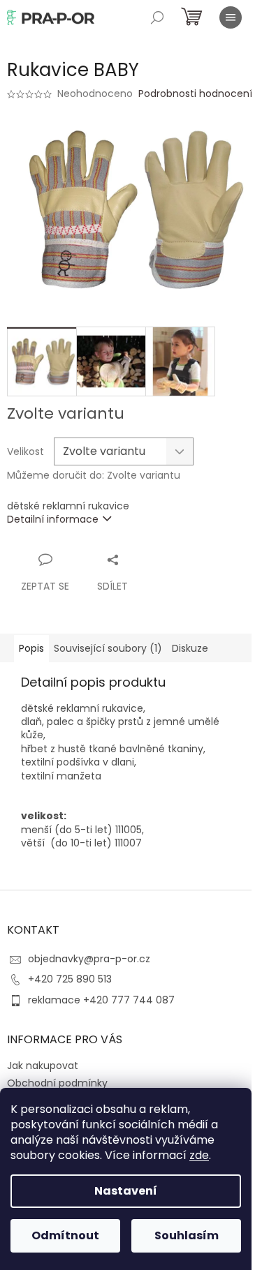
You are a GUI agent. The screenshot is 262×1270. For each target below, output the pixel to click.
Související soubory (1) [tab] (108, 648)
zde (199, 1155)
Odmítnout (65, 1235)
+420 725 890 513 (70, 979)
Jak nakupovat (42, 1066)
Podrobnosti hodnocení (195, 93)
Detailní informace (53, 519)
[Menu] (231, 17)
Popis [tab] (31, 648)
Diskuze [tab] (190, 648)
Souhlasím (186, 1235)
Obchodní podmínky (57, 1083)
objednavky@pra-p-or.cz (89, 959)
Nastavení (125, 1191)
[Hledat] (157, 17)
